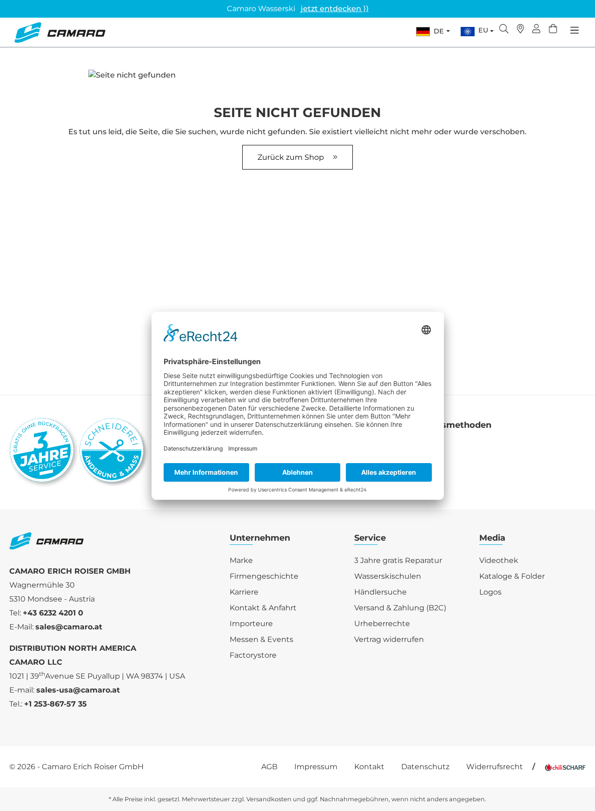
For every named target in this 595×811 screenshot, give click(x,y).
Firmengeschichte (264, 576)
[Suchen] (504, 30)
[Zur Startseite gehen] (59, 32)
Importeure (251, 623)
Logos (490, 592)
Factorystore (253, 655)
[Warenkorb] (553, 30)
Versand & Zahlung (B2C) (400, 607)
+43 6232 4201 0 (53, 612)
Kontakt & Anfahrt (263, 607)
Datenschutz (425, 766)
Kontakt (369, 766)
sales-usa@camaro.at (78, 690)
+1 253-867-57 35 (55, 704)
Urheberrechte (382, 623)
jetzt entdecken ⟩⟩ (335, 8)
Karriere (244, 592)
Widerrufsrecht (494, 766)
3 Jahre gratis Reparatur (398, 560)
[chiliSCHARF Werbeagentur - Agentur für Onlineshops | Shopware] (565, 766)
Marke (241, 560)
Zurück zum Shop (292, 157)
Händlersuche (380, 592)
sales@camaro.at (68, 626)
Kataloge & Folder (512, 576)
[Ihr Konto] (536, 30)
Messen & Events (261, 639)
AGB (269, 766)
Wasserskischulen (387, 576)
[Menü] (575, 30)
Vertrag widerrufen (389, 639)
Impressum (315, 766)
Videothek (498, 560)
